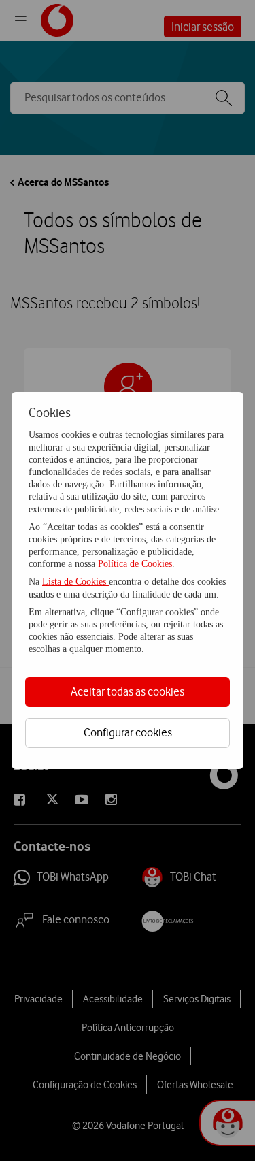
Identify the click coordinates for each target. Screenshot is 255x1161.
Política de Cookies (135, 564)
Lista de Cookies (75, 581)
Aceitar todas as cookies (127, 691)
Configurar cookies (128, 732)
